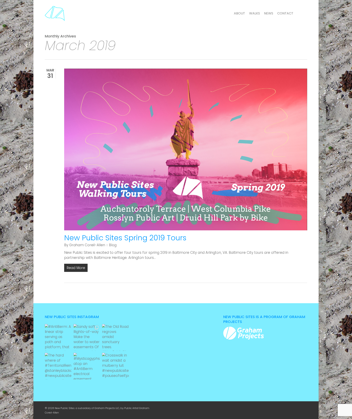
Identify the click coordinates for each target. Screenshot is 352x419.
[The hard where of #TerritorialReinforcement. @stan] (58, 366)
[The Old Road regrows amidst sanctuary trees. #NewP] (115, 337)
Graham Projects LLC (107, 408)
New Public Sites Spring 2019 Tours (125, 238)
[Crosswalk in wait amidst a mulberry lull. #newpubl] (115, 366)
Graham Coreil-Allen (87, 245)
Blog (113, 245)
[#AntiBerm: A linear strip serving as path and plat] (58, 337)
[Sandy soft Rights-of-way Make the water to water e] (87, 337)
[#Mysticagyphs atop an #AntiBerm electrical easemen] (87, 366)
